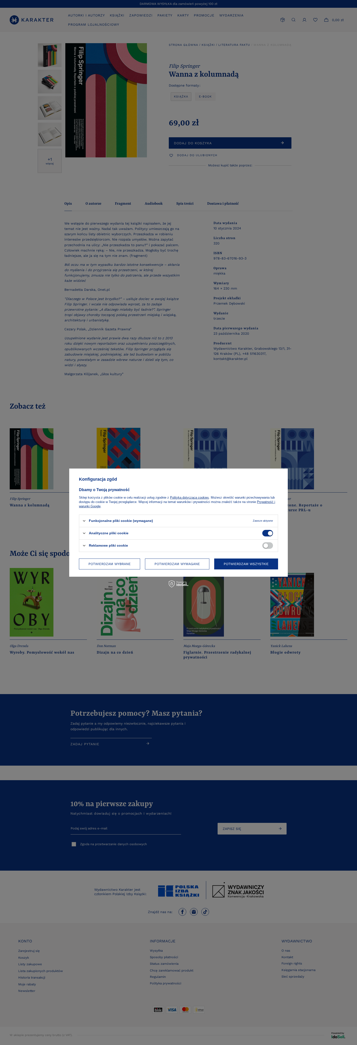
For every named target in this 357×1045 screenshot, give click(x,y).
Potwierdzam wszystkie (246, 564)
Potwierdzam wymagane (177, 564)
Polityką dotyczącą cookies (189, 497)
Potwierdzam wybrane (109, 564)
